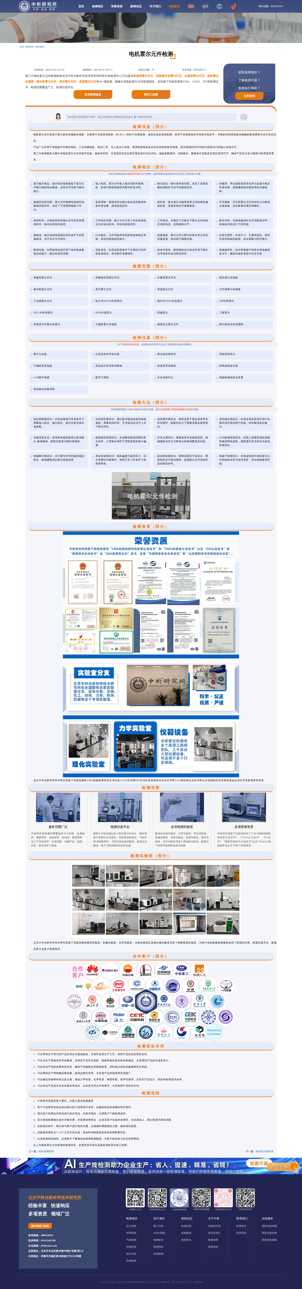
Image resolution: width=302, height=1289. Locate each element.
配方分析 (158, 1226)
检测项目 (97, 6)
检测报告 (158, 1246)
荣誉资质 (117, 6)
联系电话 (241, 1226)
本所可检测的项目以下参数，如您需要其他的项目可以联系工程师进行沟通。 (156, 174)
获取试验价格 (269, 1233)
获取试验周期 (269, 1226)
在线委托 (174, 6)
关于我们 (155, 6)
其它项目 (159, 1218)
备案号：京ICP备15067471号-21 (178, 1282)
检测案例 (186, 1233)
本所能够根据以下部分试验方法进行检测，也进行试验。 (156, 409)
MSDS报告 (159, 1233)
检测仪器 (186, 1226)
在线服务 (267, 1218)
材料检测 (39, 47)
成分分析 (131, 1253)
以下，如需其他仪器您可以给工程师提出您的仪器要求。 (155, 344)
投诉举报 (241, 1233)
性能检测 (131, 1246)
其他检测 (158, 1253)
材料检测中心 (200, 70)
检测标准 (158, 1240)
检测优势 (213, 1240)
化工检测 (131, 1226)
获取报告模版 (269, 1240)
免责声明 (198, 1282)
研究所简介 (214, 1233)
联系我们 (242, 1218)
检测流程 (213, 1246)
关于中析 (213, 1218)
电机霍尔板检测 (264, 1151)
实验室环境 (214, 1226)
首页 (81, 6)
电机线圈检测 (46, 1151)
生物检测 (131, 1260)
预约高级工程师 (40, 1226)
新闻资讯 (186, 1240)
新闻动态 (136, 6)
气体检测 (131, 1240)
